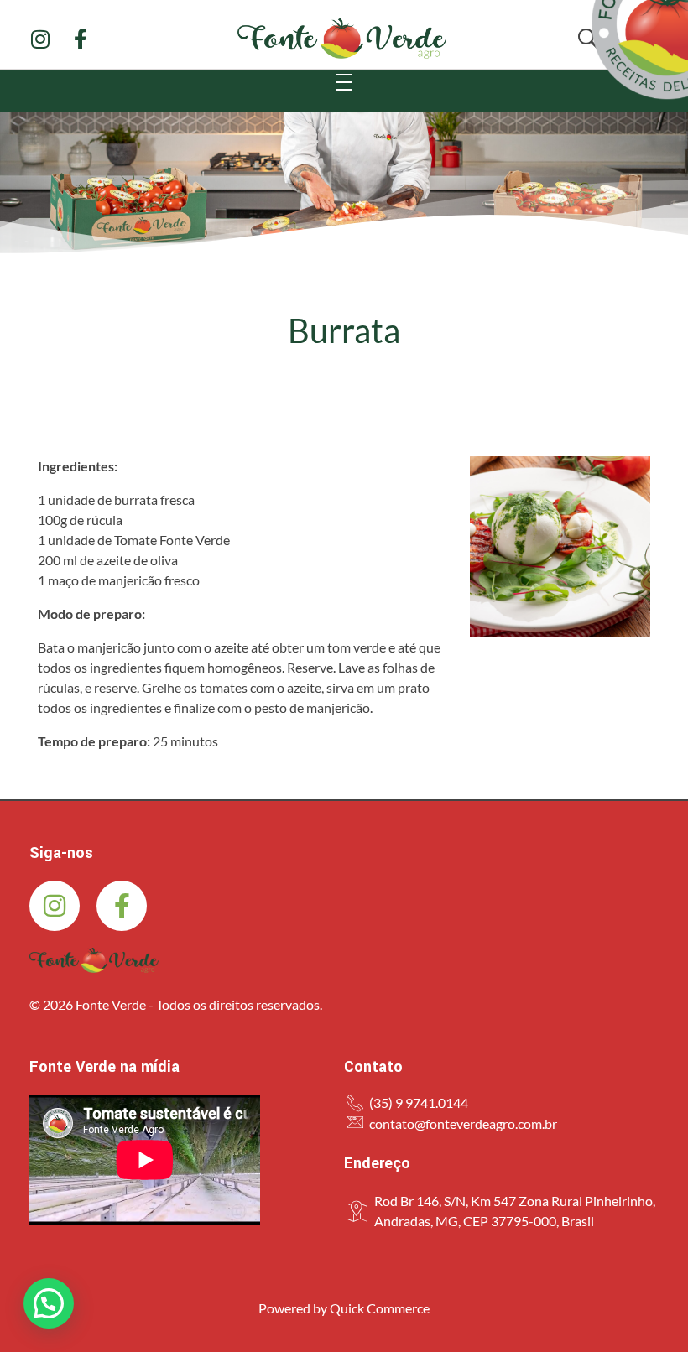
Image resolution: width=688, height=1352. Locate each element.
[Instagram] (39, 39)
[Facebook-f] (80, 39)
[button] (48, 1303)
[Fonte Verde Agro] (94, 960)
